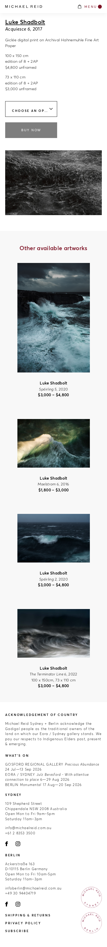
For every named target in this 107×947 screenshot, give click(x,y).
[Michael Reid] (38, 6)
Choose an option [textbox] (33, 111)
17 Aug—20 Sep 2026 (43, 785)
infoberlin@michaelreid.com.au (33, 888)
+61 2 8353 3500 (20, 833)
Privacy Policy (23, 923)
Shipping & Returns (28, 915)
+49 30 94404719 (20, 893)
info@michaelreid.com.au (28, 828)
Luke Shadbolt (25, 22)
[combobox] (31, 109)
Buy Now (31, 130)
